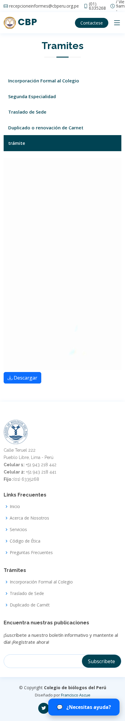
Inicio (15, 506)
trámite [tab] (16, 143)
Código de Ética (25, 541)
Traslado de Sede (27, 593)
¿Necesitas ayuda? (84, 707)
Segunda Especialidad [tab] (32, 96)
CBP (26, 21)
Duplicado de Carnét (30, 605)
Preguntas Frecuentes (31, 552)
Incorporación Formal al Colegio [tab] (43, 81)
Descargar (25, 377)
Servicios (18, 529)
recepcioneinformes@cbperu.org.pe (44, 6)
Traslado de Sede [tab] (27, 112)
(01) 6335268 (97, 6)
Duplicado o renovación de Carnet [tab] (45, 128)
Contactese (91, 23)
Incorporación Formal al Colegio (41, 582)
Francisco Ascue (75, 695)
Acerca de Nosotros (29, 518)
